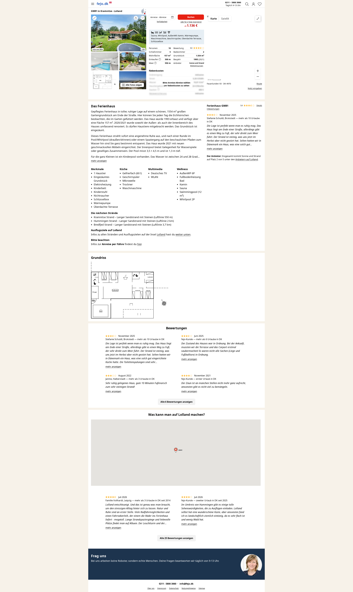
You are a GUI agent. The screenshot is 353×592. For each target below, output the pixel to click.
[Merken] (143, 18)
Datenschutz (174, 588)
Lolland (161, 234)
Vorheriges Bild (94, 35)
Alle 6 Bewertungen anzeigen (177, 401)
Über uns (150, 588)
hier (139, 244)
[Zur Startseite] (104, 4)
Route (259, 83)
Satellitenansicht (234, 48)
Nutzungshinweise (189, 588)
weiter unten (183, 234)
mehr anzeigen (215, 148)
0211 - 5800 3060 (168, 583)
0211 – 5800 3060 (233, 2)
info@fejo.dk (186, 583)
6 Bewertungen (213, 109)
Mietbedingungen (196, 66)
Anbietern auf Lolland (246, 159)
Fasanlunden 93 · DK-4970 (219, 83)
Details (259, 105)
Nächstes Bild (143, 35)
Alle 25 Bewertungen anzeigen (176, 538)
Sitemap (202, 588)
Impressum (161, 588)
